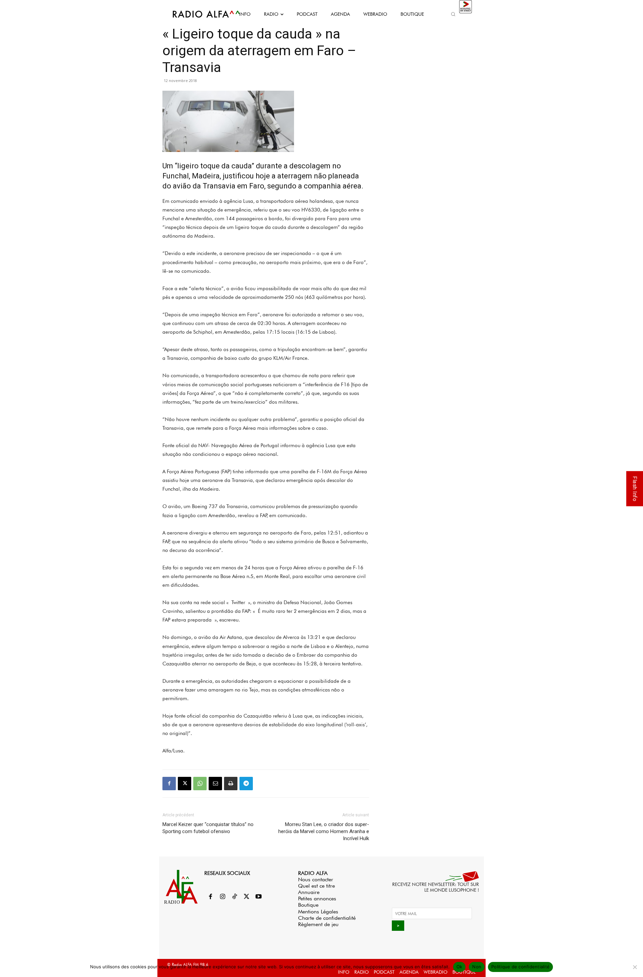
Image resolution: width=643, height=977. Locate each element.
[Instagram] (222, 897)
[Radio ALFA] (198, 14)
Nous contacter (315, 879)
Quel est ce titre (316, 886)
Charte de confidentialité (327, 918)
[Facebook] (169, 783)
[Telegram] (246, 783)
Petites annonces (317, 898)
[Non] (634, 967)
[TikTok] (234, 897)
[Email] (215, 783)
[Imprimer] (230, 783)
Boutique (308, 905)
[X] (184, 783)
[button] (453, 14)
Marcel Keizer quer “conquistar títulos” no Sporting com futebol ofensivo (208, 827)
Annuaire (308, 892)
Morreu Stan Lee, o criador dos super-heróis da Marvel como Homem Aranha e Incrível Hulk (323, 831)
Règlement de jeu (318, 924)
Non (476, 966)
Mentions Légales (318, 911)
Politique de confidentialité (520, 966)
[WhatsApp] (200, 783)
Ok (459, 966)
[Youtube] (259, 897)
